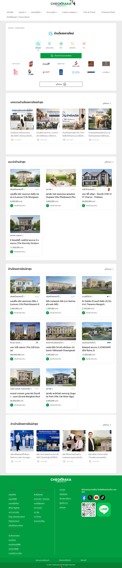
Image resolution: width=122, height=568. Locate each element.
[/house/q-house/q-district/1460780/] (97, 285)
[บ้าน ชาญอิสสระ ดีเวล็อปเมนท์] (106, 63)
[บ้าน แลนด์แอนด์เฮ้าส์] (91, 72)
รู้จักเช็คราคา (64, 503)
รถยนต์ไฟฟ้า (13, 499)
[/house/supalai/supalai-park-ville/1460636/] (61, 377)
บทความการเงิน (14, 512)
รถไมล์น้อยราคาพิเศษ (16, 525)
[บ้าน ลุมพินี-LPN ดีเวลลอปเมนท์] (61, 72)
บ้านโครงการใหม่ (14, 535)
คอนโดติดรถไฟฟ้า (15, 544)
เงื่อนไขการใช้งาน (65, 498)
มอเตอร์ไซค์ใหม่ (14, 503)
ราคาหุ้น (36, 512)
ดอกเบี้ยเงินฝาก (39, 503)
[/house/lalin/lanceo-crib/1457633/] (25, 177)
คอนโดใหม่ (12, 540)
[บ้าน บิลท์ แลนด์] (76, 63)
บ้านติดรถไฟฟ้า (14, 549)
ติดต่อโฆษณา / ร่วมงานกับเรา (18, 17)
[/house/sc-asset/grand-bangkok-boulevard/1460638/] (25, 377)
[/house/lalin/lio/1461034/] (61, 285)
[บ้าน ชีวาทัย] (16, 72)
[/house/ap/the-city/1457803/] (97, 177)
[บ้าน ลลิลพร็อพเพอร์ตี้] (76, 72)
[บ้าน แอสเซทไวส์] (61, 63)
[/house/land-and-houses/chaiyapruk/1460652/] (97, 331)
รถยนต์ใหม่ (12, 494)
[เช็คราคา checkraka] (61, 4)
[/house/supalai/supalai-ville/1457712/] (61, 177)
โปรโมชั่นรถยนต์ (14, 521)
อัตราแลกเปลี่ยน (39, 521)
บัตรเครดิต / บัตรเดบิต (41, 499)
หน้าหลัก (10, 12)
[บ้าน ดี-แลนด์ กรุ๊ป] (31, 72)
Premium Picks (108, 12)
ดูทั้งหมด (59, 84)
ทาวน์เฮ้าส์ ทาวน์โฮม (15, 553)
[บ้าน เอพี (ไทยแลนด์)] (31, 63)
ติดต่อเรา (63, 507)
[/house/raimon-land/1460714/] (25, 331)
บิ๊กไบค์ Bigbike (14, 508)
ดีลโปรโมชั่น (63, 494)
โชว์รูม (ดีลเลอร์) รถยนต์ (17, 516)
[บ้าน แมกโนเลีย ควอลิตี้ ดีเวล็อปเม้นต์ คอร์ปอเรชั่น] (106, 72)
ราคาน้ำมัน (37, 516)
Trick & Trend (89, 12)
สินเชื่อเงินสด (38, 494)
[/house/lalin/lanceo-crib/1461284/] (25, 285)
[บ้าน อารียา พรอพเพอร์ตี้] (46, 63)
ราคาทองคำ (38, 508)
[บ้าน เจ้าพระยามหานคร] (91, 63)
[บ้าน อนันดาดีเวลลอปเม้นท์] (16, 63)
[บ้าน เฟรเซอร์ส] (46, 72)
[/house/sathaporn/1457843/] (25, 224)
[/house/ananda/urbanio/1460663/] (61, 331)
